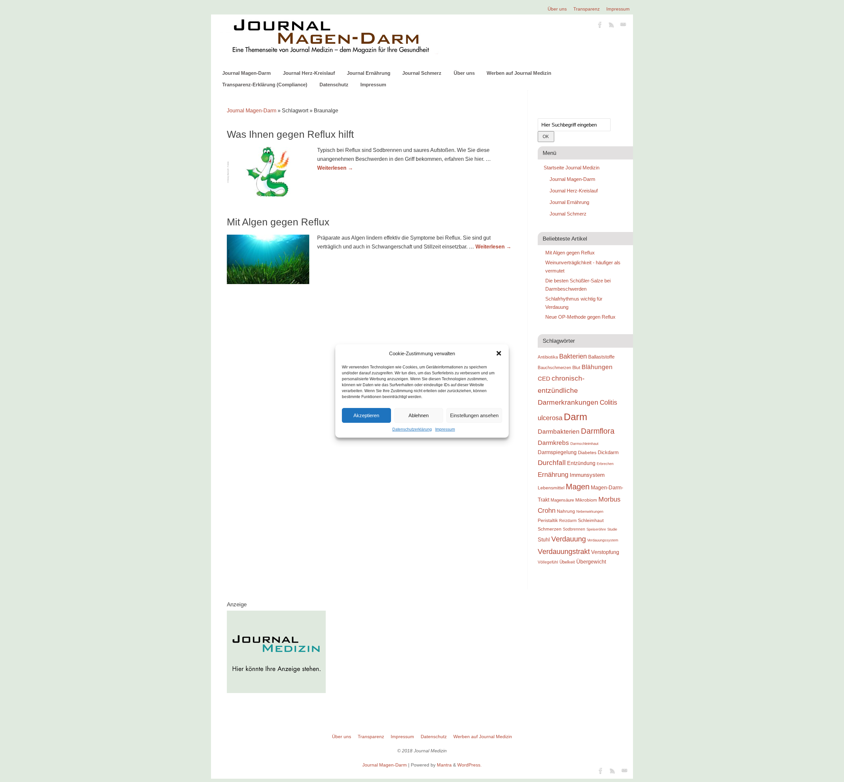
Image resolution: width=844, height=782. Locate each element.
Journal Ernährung (368, 73)
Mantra (444, 765)
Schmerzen (549, 529)
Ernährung (553, 474)
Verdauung (568, 539)
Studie (612, 529)
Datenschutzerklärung (412, 429)
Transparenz (586, 9)
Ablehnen (418, 415)
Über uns (557, 9)
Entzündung (581, 463)
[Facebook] (600, 25)
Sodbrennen (574, 529)
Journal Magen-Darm (246, 73)
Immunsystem (587, 475)
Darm (575, 416)
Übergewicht (591, 562)
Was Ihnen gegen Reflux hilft (290, 134)
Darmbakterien (559, 431)
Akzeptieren (366, 415)
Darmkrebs (553, 442)
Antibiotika (548, 357)
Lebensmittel (551, 487)
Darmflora (598, 431)
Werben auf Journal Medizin (519, 73)
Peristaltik (548, 520)
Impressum (445, 429)
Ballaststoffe (601, 357)
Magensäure (562, 500)
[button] (499, 353)
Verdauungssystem (602, 540)
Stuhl (544, 539)
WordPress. (469, 765)
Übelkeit (567, 562)
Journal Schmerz (421, 73)
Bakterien (573, 356)
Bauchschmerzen (554, 367)
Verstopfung (605, 552)
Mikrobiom (586, 500)
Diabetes (587, 452)
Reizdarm (568, 520)
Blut (576, 367)
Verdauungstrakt (564, 551)
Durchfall (552, 463)
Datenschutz (333, 84)
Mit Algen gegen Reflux (278, 222)
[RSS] (612, 25)
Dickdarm (608, 452)
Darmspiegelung (557, 452)
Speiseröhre (596, 529)
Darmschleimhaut (584, 444)
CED (544, 378)
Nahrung (566, 511)
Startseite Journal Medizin (571, 167)
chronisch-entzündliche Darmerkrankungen (568, 390)
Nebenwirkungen (589, 511)
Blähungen (597, 366)
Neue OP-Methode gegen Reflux (580, 317)
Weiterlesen (335, 168)
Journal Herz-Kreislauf (309, 73)
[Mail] (623, 25)
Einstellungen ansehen (474, 415)
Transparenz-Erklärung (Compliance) (264, 84)
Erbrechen (605, 464)
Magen (577, 486)
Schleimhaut (591, 520)
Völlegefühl (548, 562)
